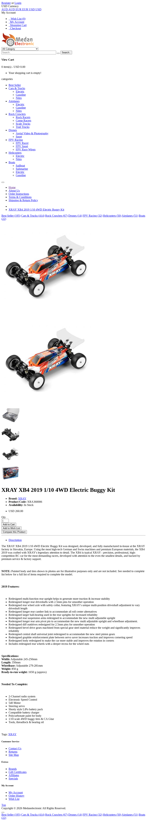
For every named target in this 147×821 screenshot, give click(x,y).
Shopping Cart (18, 25)
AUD (8, 9)
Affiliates (14, 775)
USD (35, 9)
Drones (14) (75, 215)
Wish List (14, 798)
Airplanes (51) (130, 215)
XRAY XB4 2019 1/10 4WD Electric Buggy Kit (36, 209)
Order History (16, 795)
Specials (13, 778)
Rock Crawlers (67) (56, 215)
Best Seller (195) (10, 215)
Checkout (15, 28)
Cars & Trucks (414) (32, 215)
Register (6, 2)
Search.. (66, 52)
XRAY (22, 498)
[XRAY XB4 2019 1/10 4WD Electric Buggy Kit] (46, 311)
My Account (16, 21)
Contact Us (15, 748)
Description (15, 540)
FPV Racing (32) (92, 215)
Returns (13, 751)
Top (3, 805)
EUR (22, 9)
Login (18, 2)
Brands (13, 768)
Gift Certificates (18, 772)
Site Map (14, 754)
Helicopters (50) (112, 215)
